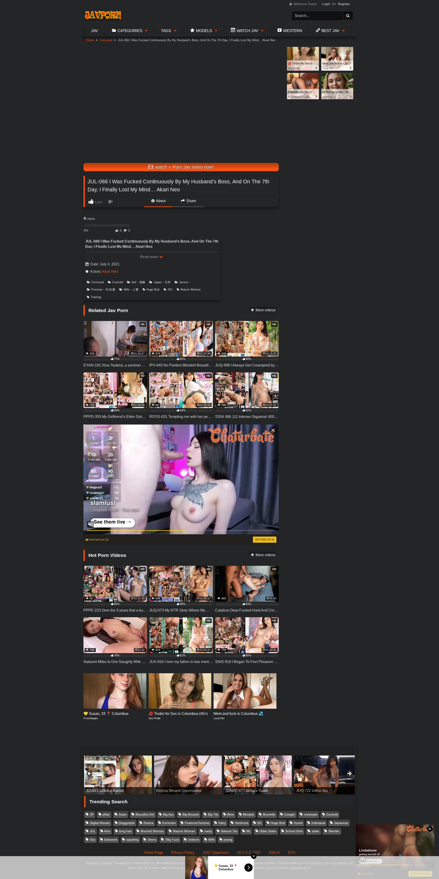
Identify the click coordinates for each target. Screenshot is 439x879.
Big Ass (168, 814)
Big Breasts (190, 814)
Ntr (248, 831)
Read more (149, 257)
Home (90, 40)
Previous (89, 773)
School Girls (294, 831)
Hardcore (241, 823)
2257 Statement (215, 853)
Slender (334, 831)
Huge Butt (153, 289)
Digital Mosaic (100, 823)
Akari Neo (110, 271)
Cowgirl (289, 814)
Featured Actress (197, 823)
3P (92, 814)
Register (344, 4)
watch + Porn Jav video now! (184, 167)
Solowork (110, 839)
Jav (94, 30)
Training (96, 297)
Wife (211, 839)
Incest (298, 823)
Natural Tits (229, 831)
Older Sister (267, 831)
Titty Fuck (172, 839)
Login (326, 4)
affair (106, 814)
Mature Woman (190, 289)
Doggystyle (127, 823)
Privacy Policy (183, 853)
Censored (106, 40)
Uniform (193, 839)
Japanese (341, 823)
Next (349, 773)
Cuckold (117, 282)
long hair (125, 831)
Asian (123, 814)
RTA (291, 853)
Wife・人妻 (131, 289)
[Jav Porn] (103, 15)
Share (190, 201)
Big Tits (213, 814)
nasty (208, 831)
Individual (318, 823)
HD (259, 823)
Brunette (269, 814)
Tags (166, 30)
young (227, 839)
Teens (151, 839)
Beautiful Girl (145, 814)
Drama (148, 823)
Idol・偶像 (138, 282)
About (160, 201)
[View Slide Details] (124, 775)
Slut (92, 839)
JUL (170, 289)
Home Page (153, 853)
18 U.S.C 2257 (249, 853)
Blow (230, 814)
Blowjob (248, 814)
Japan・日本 (162, 282)
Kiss (107, 831)
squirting (132, 839)
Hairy (222, 823)
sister (315, 831)
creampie (310, 814)
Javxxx (184, 282)
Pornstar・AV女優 (103, 289)
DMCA (274, 853)
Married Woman (152, 831)
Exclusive (169, 823)
